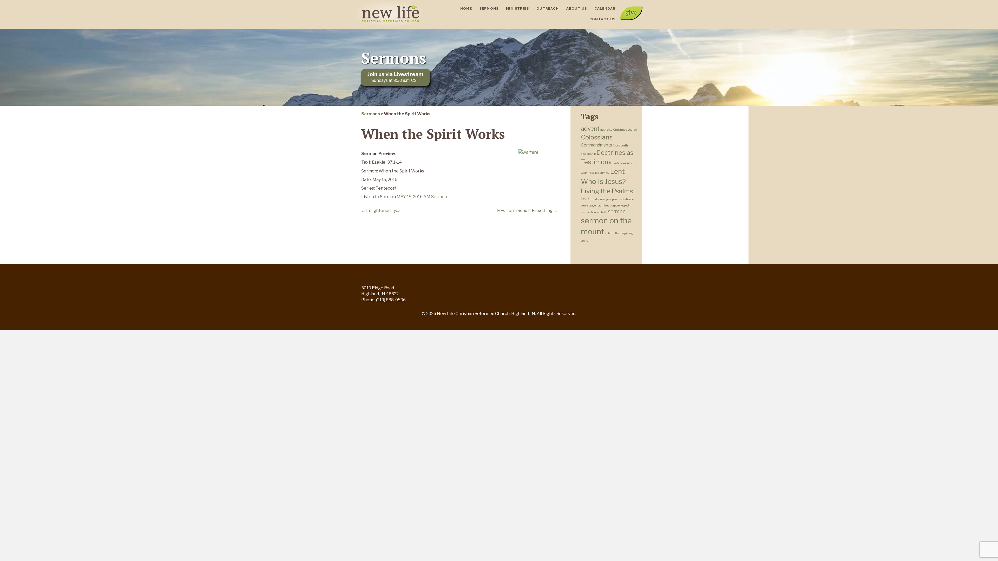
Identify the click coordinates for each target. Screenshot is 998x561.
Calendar (604, 8)
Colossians (597, 137)
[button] (631, 12)
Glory (584, 173)
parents (617, 199)
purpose (615, 205)
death (624, 145)
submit (609, 233)
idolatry (600, 173)
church (632, 129)
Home (466, 8)
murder (594, 199)
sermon (617, 211)
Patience (628, 199)
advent (590, 128)
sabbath (602, 212)
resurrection (588, 212)
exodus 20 (628, 163)
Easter (617, 163)
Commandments (596, 145)
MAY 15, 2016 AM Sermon (422, 196)
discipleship (588, 154)
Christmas (620, 129)
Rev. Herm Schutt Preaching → (527, 210)
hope (591, 173)
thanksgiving (624, 233)
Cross (616, 145)
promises (603, 205)
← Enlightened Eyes (380, 210)
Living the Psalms (607, 191)
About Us (576, 8)
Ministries (517, 8)
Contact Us (602, 19)
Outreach (547, 8)
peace (584, 205)
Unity (584, 241)
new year (605, 199)
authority (606, 129)
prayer (593, 205)
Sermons (489, 8)
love (585, 198)
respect (624, 205)
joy (607, 173)
